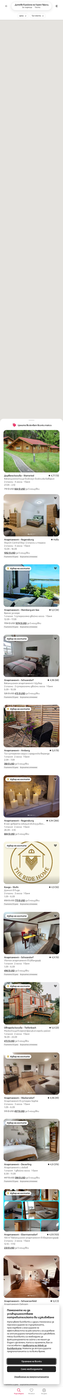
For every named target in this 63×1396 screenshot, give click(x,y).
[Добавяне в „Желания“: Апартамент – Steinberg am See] (55, 568)
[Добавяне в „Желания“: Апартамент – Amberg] (55, 708)
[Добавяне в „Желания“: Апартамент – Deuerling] (55, 1122)
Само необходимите (31, 1369)
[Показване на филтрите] (56, 6)
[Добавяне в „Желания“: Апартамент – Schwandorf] (55, 638)
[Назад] (6, 6)
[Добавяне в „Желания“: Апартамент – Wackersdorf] (55, 1056)
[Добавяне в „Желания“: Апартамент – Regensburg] (55, 498)
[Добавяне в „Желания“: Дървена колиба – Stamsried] (55, 433)
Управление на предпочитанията (31, 1376)
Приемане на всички (31, 1361)
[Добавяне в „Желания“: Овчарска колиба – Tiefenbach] (55, 986)
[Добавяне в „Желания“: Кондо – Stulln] (55, 845)
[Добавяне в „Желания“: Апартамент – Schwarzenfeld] (55, 1259)
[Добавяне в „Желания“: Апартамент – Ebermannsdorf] (55, 1193)
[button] (20, 488)
